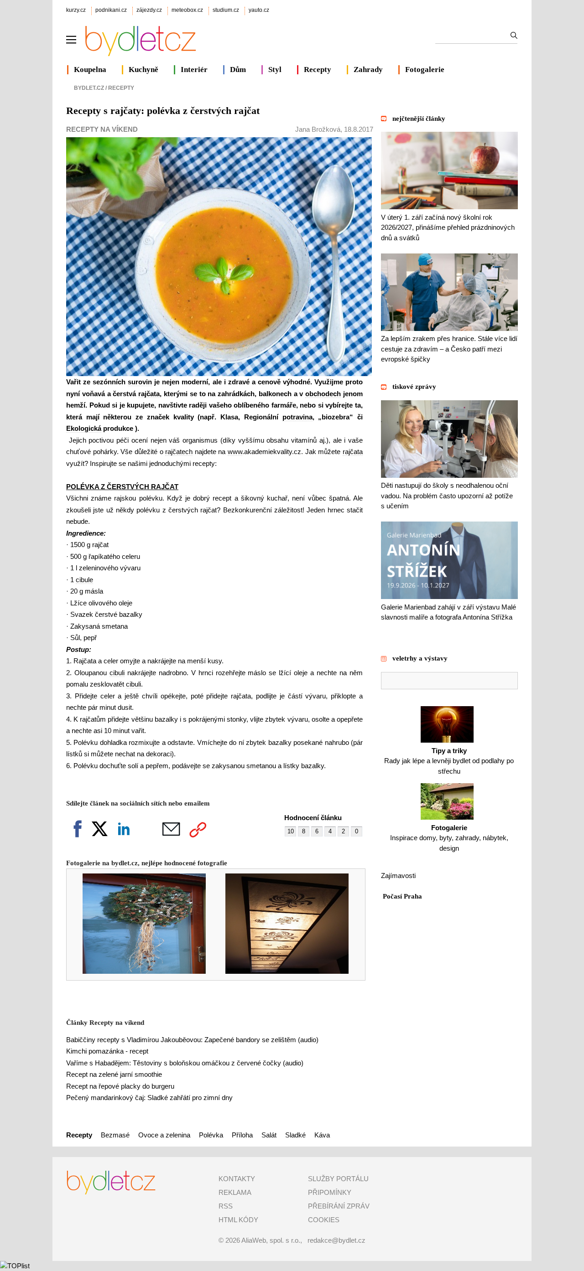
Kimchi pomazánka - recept (107, 1051)
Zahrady (368, 69)
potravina (297, 417)
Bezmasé (115, 1135)
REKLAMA (235, 1192)
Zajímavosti (398, 875)
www (235, 451)
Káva (322, 1135)
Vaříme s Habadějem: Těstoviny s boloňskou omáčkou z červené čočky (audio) (184, 1063)
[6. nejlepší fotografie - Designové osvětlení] (280, 971)
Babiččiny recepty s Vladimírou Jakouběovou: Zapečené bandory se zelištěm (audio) (192, 1040)
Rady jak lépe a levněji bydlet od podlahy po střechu (449, 761)
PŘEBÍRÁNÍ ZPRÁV (339, 1206)
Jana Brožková (317, 129)
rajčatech (179, 451)
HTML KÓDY (238, 1220)
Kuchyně (143, 69)
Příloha (242, 1135)
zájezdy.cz (149, 10)
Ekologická (83, 428)
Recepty (317, 69)
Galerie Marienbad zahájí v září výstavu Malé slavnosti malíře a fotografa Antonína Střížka (448, 612)
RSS (226, 1206)
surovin (140, 382)
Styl (275, 69)
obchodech (323, 394)
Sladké (295, 1135)
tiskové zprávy (414, 386)
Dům (238, 69)
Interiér (194, 69)
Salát (268, 1135)
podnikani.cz (111, 10)
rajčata (149, 394)
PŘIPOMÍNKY (329, 1192)
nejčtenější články (418, 118)
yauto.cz (259, 10)
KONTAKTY (237, 1179)
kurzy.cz (76, 10)
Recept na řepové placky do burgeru (120, 1086)
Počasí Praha (402, 896)
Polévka (211, 1135)
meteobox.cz (187, 10)
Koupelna (90, 69)
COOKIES (323, 1220)
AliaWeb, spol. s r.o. (270, 1240)
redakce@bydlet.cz (336, 1240)
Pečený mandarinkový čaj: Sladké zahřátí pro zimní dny (149, 1097)
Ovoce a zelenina (164, 1135)
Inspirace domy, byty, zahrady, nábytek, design (449, 838)
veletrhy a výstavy (420, 658)
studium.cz (226, 10)
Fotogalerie (424, 69)
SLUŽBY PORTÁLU (338, 1179)
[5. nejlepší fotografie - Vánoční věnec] (138, 971)
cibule (84, 580)
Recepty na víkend (102, 129)
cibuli (117, 673)
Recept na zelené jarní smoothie (114, 1074)
